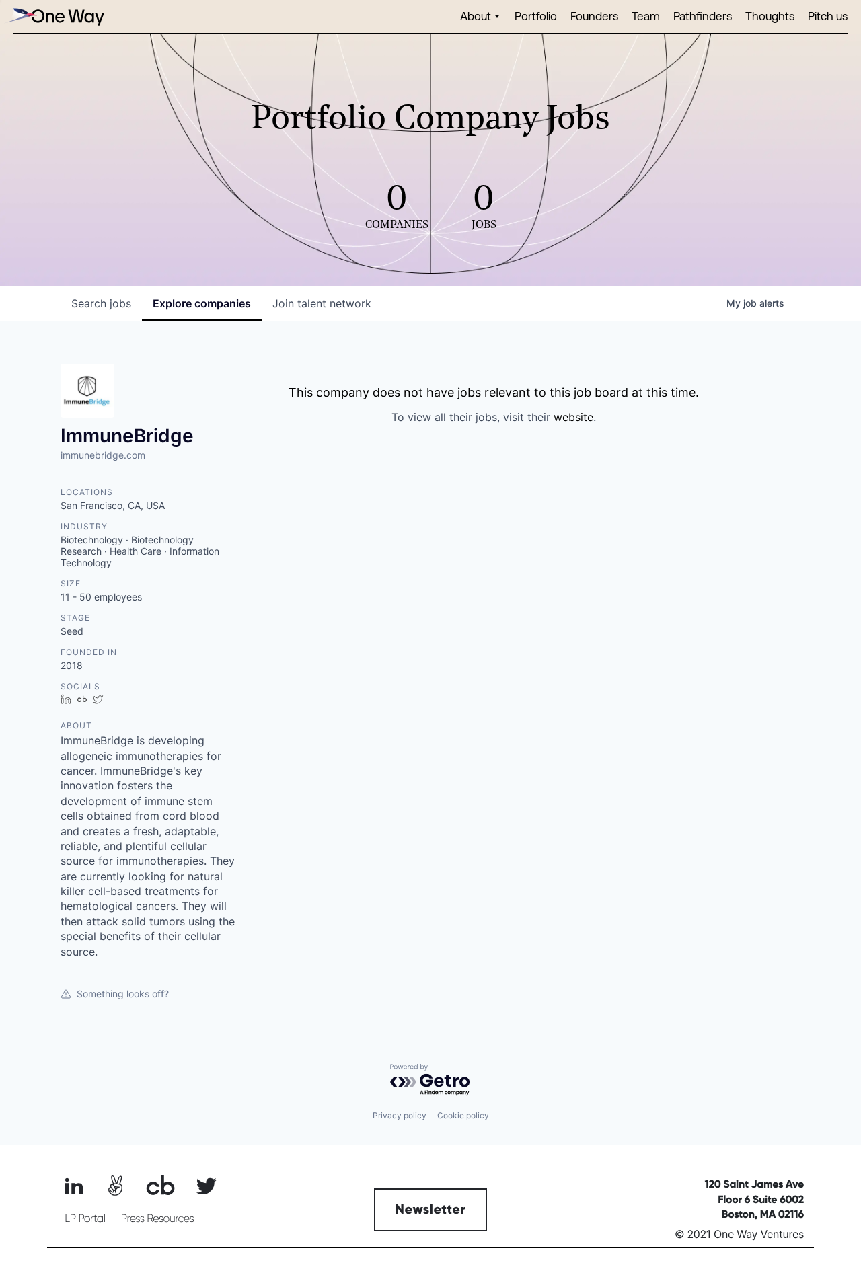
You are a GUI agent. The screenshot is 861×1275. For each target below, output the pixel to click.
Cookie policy (463, 1115)
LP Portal (85, 1218)
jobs (101, 303)
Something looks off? (123, 993)
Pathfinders (702, 15)
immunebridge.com (103, 455)
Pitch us (828, 15)
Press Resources (157, 1218)
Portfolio (536, 15)
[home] (53, 16)
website (573, 417)
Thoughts (769, 15)
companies (202, 303)
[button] (480, 16)
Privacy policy (399, 1115)
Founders (594, 15)
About (475, 15)
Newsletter (431, 1210)
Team (646, 15)
